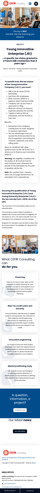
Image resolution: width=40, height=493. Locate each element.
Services (12, 69)
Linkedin (30, 4)
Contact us (20, 410)
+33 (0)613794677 (10, 484)
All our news (20, 431)
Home (5, 69)
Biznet (34, 463)
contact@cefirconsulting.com (12, 487)
